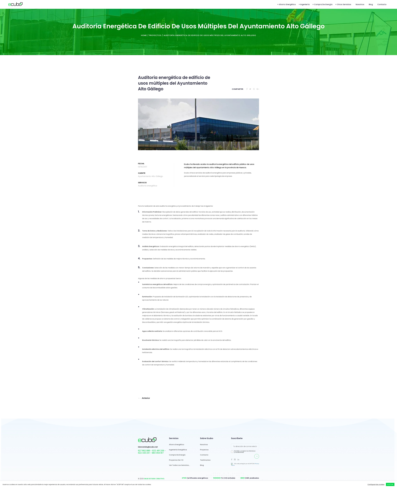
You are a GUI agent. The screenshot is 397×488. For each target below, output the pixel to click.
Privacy (257, 463)
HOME (144, 35)
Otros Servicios (344, 4)
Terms (233, 465)
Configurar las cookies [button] (376, 484)
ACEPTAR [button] (390, 484)
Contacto (381, 4)
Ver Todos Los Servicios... (179, 465)
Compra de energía (323, 4)
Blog (371, 4)
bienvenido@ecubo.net (148, 447)
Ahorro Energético (287, 4)
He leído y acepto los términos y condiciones (244, 451)
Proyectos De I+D (176, 460)
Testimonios (205, 460)
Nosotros (360, 4)
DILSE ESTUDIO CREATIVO (154, 478)
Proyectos (155, 35)
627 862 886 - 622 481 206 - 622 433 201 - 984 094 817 (152, 451)
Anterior (146, 398)
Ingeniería (305, 4)
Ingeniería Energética (178, 450)
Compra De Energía (177, 455)
